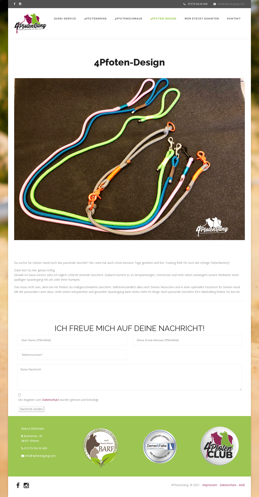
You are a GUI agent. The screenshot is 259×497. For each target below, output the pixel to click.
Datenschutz (50, 400)
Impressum (209, 485)
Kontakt (234, 18)
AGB (241, 485)
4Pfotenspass (95, 18)
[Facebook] (15, 3)
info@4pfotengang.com (231, 4)
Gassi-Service (65, 18)
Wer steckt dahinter (202, 18)
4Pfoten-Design (163, 18)
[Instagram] (21, 3)
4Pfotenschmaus (128, 18)
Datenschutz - (229, 485)
